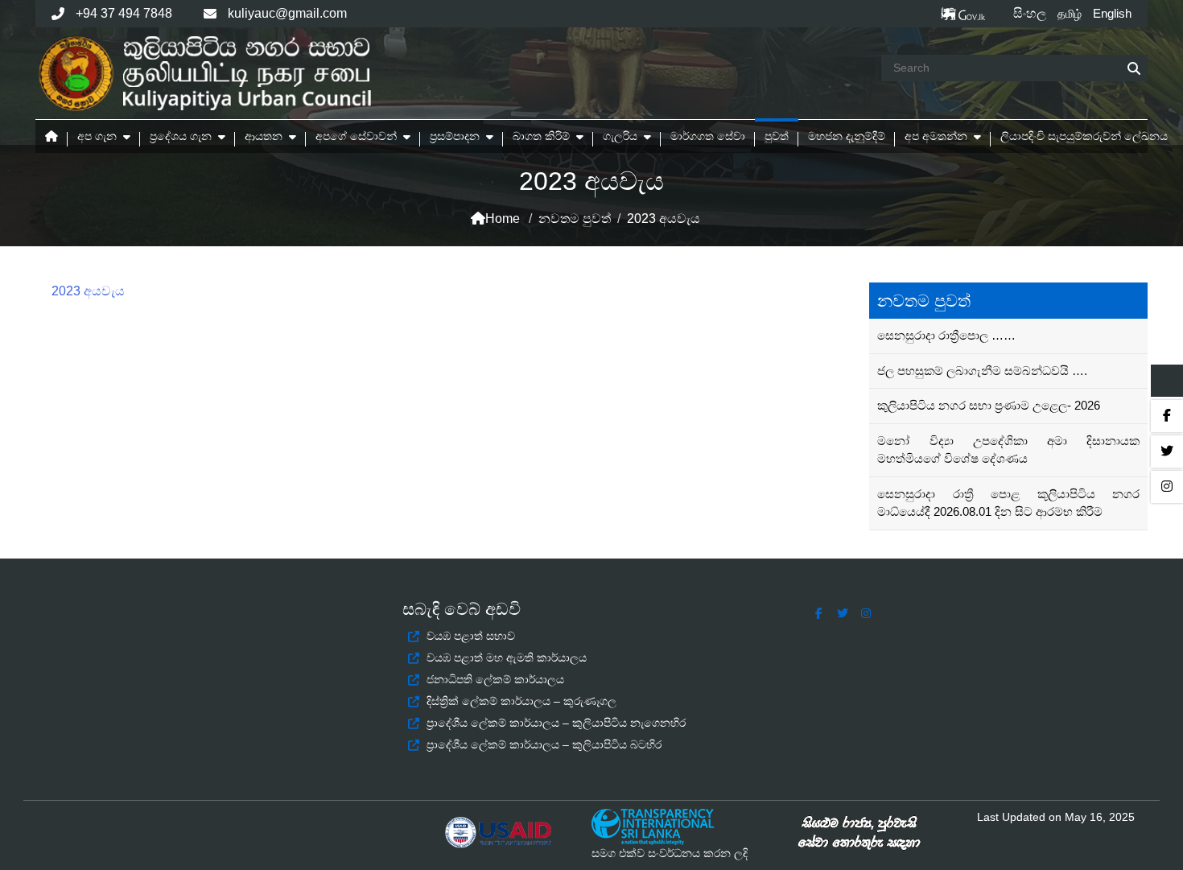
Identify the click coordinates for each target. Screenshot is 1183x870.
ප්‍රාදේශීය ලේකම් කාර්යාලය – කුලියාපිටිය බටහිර (544, 744)
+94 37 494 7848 (124, 13)
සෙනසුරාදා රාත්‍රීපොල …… (946, 335)
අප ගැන (97, 136)
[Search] (1134, 69)
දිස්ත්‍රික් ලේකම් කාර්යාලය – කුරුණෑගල (521, 701)
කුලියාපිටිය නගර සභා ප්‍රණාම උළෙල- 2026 (988, 405)
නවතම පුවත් (574, 218)
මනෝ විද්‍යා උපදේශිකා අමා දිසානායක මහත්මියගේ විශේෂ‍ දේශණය (1008, 450)
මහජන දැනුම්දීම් (846, 136)
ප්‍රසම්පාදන (455, 136)
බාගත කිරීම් (541, 136)
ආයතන (263, 136)
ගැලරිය (620, 136)
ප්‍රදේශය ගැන (181, 136)
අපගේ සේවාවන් (356, 136)
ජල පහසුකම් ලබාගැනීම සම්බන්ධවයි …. (982, 370)
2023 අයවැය (88, 291)
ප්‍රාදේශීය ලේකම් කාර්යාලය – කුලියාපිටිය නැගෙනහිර (556, 722)
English (1112, 13)
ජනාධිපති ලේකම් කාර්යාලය (495, 679)
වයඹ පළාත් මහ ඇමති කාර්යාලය (507, 657)
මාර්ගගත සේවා (707, 136)
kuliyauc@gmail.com (287, 13)
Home (502, 218)
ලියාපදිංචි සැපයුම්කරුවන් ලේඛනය (1084, 136)
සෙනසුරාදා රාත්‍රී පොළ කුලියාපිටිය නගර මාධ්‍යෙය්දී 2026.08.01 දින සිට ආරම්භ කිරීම (1008, 503)
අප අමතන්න (936, 136)
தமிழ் (1069, 13)
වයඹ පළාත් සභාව (471, 635)
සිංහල (1029, 13)
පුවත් (777, 136)
